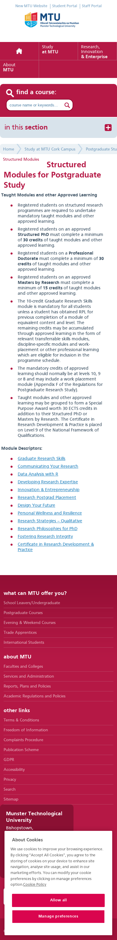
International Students (24, 642)
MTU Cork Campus (58, 24)
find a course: (36, 92)
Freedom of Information (26, 730)
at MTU (50, 50)
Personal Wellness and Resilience (50, 513)
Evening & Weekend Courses (30, 623)
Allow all (58, 900)
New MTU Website (31, 6)
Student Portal (64, 6)
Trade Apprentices (20, 633)
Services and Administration (29, 676)
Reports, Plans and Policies (27, 686)
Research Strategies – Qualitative (50, 521)
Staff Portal (92, 6)
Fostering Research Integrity (45, 537)
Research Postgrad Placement (47, 498)
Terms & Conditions (21, 720)
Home (19, 51)
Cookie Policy (34, 885)
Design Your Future (36, 505)
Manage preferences (58, 916)
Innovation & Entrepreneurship (49, 490)
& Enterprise (94, 52)
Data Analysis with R (38, 474)
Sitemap (11, 799)
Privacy (10, 779)
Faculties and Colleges (23, 666)
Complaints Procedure (23, 740)
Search (10, 789)
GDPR (9, 760)
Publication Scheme (21, 750)
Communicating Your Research (48, 466)
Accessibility (14, 770)
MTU (9, 68)
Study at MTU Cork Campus (50, 149)
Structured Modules (21, 159)
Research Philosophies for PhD (47, 529)
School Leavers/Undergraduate (32, 603)
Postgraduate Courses (23, 613)
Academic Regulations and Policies (34, 696)
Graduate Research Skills (41, 459)
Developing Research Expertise (48, 482)
